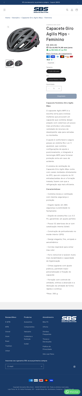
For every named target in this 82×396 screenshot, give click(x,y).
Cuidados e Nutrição (28, 337)
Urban (7, 351)
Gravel (7, 331)
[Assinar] (41, 366)
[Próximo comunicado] (77, 2)
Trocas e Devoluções (47, 340)
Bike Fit (45, 322)
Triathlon (8, 346)
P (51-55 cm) (55, 71)
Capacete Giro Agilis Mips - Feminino (37, 18)
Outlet (26, 344)
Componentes (29, 327)
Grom (7, 336)
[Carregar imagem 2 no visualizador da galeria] (19, 63)
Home (7, 18)
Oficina (45, 327)
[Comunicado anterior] (4, 2)
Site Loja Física (48, 354)
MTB (7, 327)
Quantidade (50, 84)
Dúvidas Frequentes (47, 333)
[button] (4, 10)
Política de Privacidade (47, 348)
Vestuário (16, 18)
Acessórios (28, 322)
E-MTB (7, 322)
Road (7, 341)
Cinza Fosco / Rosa (57, 80)
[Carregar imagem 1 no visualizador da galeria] (10, 63)
